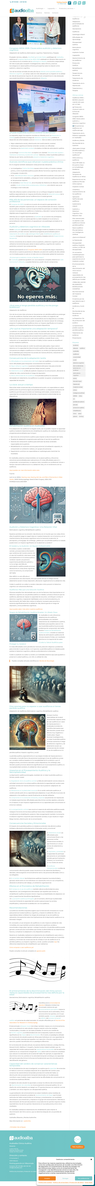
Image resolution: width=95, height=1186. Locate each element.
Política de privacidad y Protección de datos (68, 1182)
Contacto (55, 13)
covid (74, 360)
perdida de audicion (78, 401)
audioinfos (27, 1121)
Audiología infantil (78, 34)
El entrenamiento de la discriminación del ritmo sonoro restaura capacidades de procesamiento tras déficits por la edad (36, 993)
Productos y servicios (66, 8)
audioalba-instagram (79, 3)
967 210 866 (15, 1)
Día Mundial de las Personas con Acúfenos (78, 313)
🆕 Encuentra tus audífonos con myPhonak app (78, 128)
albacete (75, 348)
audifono (82, 348)
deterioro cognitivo (78, 363)
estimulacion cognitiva (76, 374)
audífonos (76, 354)
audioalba (76, 351)
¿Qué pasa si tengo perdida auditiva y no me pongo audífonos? (33, 306)
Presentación (76, 338)
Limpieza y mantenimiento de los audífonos (78, 192)
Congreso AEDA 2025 (35, 249)
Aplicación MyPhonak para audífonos (77, 199)
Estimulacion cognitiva (34, 53)
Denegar (65, 1178)
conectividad (76, 357)
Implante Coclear (78, 52)
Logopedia (51, 8)
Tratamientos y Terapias (51, 53)
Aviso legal (88, 1182)
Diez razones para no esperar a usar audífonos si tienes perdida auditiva (35, 707)
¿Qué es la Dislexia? (78, 237)
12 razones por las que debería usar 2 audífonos (78, 301)
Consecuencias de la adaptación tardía (27, 358)
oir (74, 399)
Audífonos (75, 31)
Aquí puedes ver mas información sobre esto (24, 470)
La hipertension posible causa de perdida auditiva (78, 328)
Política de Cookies (45, 1182)
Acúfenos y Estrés (78, 140)
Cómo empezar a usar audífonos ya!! (21, 947)
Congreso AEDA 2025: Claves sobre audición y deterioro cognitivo (35, 49)
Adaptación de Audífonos (17, 53)
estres (75, 378)
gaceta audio (41, 951)
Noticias (47, 13)
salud (79, 413)
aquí (55, 942)
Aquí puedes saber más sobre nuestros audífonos (25, 609)
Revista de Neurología (46, 661)
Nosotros (39, 13)
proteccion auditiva (78, 407)
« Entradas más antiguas (17, 1127)
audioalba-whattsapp (84, 3)
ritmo (74, 413)
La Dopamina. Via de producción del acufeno (78, 321)
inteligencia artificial (78, 393)
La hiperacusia (77, 240)
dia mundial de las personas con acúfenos (78, 368)
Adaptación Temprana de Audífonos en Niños (79, 174)
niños (80, 396)
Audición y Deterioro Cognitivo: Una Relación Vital (33, 527)
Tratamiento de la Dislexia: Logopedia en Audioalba (78, 135)
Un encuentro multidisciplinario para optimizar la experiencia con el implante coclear (78, 257)
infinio (75, 390)
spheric (75, 416)
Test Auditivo (77, 1147)
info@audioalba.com (15, 1167)
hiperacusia (76, 384)
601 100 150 (23, 1)
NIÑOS (75, 396)
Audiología (39, 8)
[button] (91, 1159)
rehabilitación (77, 410)
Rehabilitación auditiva (33, 530)
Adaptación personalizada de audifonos (78, 24)
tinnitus (81, 416)
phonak (75, 404)
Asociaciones (13, 997)
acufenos (75, 345)
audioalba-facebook (75, 3)
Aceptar (47, 1178)
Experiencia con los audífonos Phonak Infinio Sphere (78, 182)
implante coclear (78, 387)
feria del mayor (77, 381)
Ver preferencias (83, 1178)
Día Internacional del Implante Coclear (78, 294)
